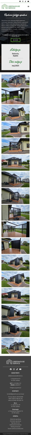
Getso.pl (26, 433)
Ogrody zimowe (15, 423)
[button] (28, 6)
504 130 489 (20, 396)
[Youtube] (28, 1)
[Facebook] (20, 1)
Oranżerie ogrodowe (15, 421)
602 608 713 (20, 400)
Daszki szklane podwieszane (15, 428)
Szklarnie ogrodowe (15, 419)
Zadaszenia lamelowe (15, 424)
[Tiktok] (25, 1)
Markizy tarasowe (15, 426)
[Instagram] (22, 1)
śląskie (15, 56)
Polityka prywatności (15, 387)
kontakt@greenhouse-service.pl (15, 394)
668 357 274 (19, 398)
